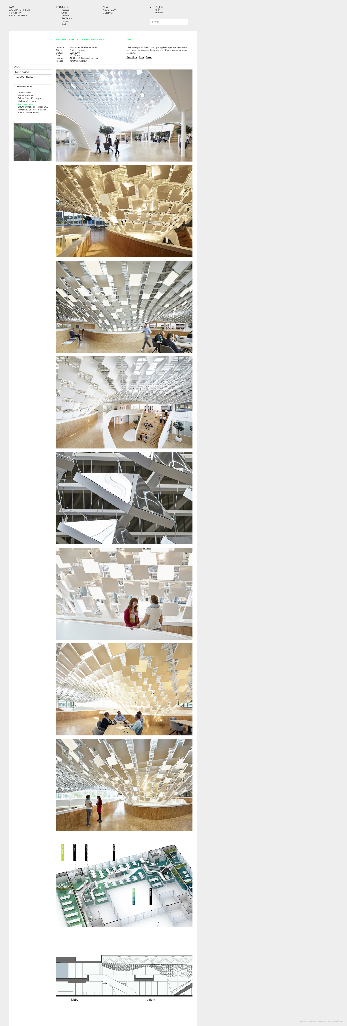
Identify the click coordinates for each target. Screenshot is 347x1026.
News (106, 7)
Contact (108, 13)
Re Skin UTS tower (27, 101)
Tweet (149, 57)
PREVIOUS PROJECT (24, 77)
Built (63, 24)
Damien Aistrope (335, 1021)
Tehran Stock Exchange (29, 98)
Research (65, 10)
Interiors (65, 15)
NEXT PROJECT (21, 72)
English (159, 7)
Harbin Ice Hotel (26, 95)
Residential (66, 18)
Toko (309, 1021)
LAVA (11, 7)
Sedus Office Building (28, 112)
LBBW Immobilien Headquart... (33, 107)
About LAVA (109, 10)
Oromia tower (24, 92)
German (159, 12)
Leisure (64, 21)
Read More (132, 57)
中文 (157, 10)
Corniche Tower (25, 104)
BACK (17, 67)
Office (64, 13)
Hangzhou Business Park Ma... (33, 109)
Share (141, 57)
